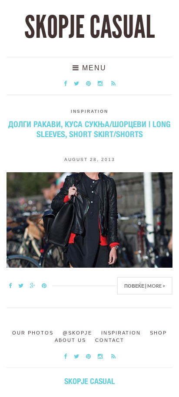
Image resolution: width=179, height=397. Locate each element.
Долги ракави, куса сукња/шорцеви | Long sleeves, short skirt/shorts (89, 129)
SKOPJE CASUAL (89, 27)
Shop (158, 332)
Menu (93, 68)
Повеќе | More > (144, 286)
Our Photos (32, 332)
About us (70, 340)
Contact (109, 340)
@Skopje (77, 332)
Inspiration (89, 111)
